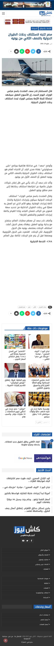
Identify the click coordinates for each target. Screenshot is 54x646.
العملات (46, 588)
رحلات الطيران (42, 307)
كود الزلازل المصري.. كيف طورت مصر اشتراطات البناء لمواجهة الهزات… (28, 479)
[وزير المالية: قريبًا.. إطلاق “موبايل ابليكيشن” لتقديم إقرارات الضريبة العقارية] (15, 370)
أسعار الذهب (44, 619)
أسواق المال (44, 550)
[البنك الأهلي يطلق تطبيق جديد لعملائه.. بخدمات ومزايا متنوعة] (46, 444)
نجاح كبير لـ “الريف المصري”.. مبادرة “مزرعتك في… (26, 487)
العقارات (45, 569)
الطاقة (46, 583)
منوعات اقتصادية (43, 578)
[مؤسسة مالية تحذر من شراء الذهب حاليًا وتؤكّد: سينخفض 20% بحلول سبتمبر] (39, 399)
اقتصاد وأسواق (45, 28)
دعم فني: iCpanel (27, 642)
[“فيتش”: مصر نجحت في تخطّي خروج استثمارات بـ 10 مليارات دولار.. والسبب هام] (15, 399)
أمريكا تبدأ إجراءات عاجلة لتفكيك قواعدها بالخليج (27, 493)
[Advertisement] (27, 133)
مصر (29, 307)
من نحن (10, 636)
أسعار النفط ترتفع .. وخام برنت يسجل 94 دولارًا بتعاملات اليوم (28, 500)
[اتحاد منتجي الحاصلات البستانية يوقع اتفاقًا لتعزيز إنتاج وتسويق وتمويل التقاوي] (39, 370)
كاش (34, 307)
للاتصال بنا (17, 636)
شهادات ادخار (44, 615)
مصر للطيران (22, 307)
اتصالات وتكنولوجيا (42, 592)
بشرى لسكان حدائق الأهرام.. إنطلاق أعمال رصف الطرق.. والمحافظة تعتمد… (27, 509)
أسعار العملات (43, 624)
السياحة (34, 28)
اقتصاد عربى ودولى (41, 564)
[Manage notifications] (6, 641)
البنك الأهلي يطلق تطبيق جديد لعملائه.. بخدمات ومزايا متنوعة (22, 443)
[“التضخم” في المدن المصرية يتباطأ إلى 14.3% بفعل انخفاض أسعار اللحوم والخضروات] (15, 341)
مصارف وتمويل (43, 559)
